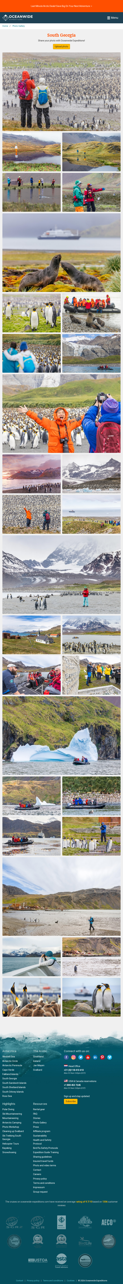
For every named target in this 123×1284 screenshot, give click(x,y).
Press (36, 1127)
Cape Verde (8, 1070)
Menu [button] (114, 17)
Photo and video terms (44, 1165)
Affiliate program (41, 1131)
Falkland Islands (10, 1074)
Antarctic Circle (10, 1061)
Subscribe (71, 1101)
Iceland (36, 1061)
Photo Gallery (40, 1122)
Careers (37, 1174)
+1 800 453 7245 (72, 1085)
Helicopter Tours (10, 1143)
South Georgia (9, 1078)
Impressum (39, 1187)
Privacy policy (40, 1178)
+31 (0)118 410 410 (74, 1070)
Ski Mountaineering (12, 1114)
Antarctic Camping (11, 1122)
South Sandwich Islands (14, 1083)
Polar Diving (8, 1109)
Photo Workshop (10, 1127)
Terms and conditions (44, 1183)
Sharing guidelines (42, 1157)
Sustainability (40, 1135)
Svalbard (37, 1070)
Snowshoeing (9, 1152)
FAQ (35, 1114)
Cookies (70, 1280)
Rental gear (39, 1109)
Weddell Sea (8, 1056)
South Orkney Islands (13, 1091)
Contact (37, 1170)
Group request (40, 1192)
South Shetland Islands (14, 1087)
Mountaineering (10, 1118)
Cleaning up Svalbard (13, 1131)
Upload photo (61, 46)
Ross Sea (7, 1096)
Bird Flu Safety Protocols (45, 1148)
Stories (36, 1118)
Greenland (38, 1056)
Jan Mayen (38, 1065)
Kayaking (7, 1148)
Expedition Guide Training (46, 1152)
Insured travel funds (43, 1161)
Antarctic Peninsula (12, 1065)
